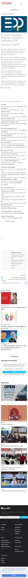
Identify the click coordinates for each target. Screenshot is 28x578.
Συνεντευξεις (18, 542)
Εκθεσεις (17, 549)
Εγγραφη (14, 372)
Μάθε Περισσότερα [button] (6, 572)
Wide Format (17, 527)
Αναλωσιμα (17, 531)
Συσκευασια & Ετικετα (6, 546)
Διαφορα (17, 533)
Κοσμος (2, 529)
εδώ (24, 84)
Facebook (3, 558)
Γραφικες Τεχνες (4, 544)
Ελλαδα (2, 527)
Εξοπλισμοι (17, 540)
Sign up (24, 517)
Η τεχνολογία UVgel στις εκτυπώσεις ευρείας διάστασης (17, 278)
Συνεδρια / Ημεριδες (19, 551)
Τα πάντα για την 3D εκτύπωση (11, 283)
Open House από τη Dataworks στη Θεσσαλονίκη (13, 491)
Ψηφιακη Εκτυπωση (5, 542)
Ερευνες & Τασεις (5, 540)
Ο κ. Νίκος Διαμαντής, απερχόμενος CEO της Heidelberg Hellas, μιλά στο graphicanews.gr (13, 347)
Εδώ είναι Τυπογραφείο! (7, 424)
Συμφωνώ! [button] (14, 575)
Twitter (2, 560)
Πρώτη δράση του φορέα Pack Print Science (12, 446)
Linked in (3, 562)
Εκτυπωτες (17, 529)
